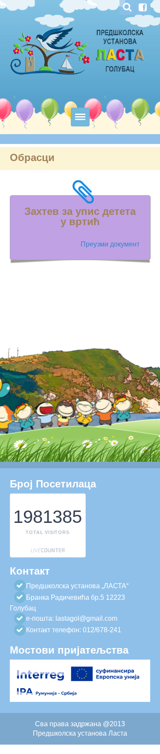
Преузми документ (110, 244)
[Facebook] (143, 7)
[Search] (127, 7)
